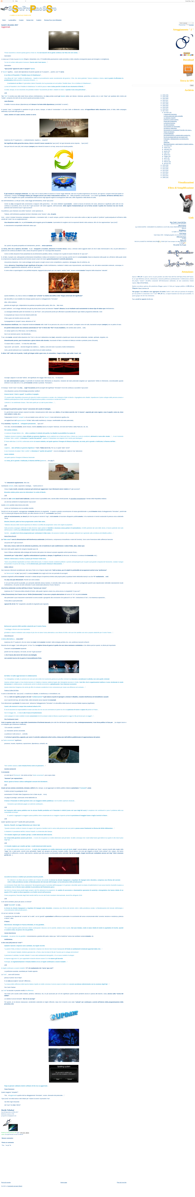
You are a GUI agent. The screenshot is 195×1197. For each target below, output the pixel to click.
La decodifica (12, 20)
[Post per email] (21, 1132)
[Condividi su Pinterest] (28, 1133)
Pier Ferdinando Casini (11, 719)
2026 (164, 95)
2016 (164, 165)
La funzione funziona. (169, 123)
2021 (164, 103)
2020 (164, 105)
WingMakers (182, 230)
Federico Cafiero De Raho (11, 690)
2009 (164, 177)
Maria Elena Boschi (10, 536)
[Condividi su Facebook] (27, 1133)
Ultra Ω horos (182, 225)
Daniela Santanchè (10, 769)
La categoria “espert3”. (170, 118)
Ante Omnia (182, 233)
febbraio (166, 161)
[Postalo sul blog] (24, 1133)
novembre (167, 146)
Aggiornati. (167, 142)
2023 (164, 100)
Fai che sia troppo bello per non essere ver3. (176, 137)
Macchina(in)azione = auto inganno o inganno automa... (179, 144)
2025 (164, 96)
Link (5, 93)
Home (4, 20)
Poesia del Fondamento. (170, 121)
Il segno (21, 20)
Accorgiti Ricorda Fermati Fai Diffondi (14, 1134)
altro (51, 460)
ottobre (166, 147)
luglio (165, 153)
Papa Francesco (9, 1089)
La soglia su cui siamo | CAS (179, 231)
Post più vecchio (121, 1182)
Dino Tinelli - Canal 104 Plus (178, 222)
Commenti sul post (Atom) (14, 1186)
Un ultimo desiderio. (169, 125)
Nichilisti (184, 238)
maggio (166, 156)
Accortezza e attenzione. (170, 128)
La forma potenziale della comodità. (173, 116)
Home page (63, 1182)
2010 (164, 175)
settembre (167, 149)
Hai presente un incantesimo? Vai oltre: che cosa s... (178, 130)
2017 (164, 111)
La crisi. (166, 140)
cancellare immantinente (77, 498)
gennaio (166, 163)
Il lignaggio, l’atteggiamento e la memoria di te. (176, 139)
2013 (164, 170)
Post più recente (6, 1182)
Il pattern (38, 20)
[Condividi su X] (25, 1133)
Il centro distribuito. (169, 133)
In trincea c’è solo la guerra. (171, 119)
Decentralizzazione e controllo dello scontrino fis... (177, 135)
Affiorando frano (181, 237)
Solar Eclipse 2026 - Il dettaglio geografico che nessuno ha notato (170, 235)
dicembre (166, 112)
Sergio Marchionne (10, 933)
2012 (164, 172)
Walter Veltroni (8, 567)
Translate (191, 25)
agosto (166, 151)
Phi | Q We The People (179, 245)
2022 (164, 102)
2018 (164, 109)
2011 (163, 174)
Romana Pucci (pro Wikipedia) (53, 20)
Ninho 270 (183, 240)
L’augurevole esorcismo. (170, 114)
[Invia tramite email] (22, 1133)
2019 (164, 107)
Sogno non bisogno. (169, 132)
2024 (164, 98)
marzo (166, 160)
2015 (164, 167)
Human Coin (29, 20)
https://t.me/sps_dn (143, 288)
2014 (164, 168)
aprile (165, 158)
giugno (166, 154)
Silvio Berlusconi (8, 635)
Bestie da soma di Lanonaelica (178, 223)
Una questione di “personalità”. (172, 126)
